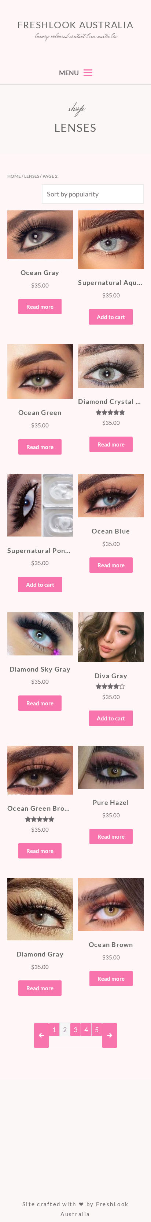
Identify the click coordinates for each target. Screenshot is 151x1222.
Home (14, 176)
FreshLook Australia (75, 24)
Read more (40, 306)
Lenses (31, 176)
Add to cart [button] (111, 317)
